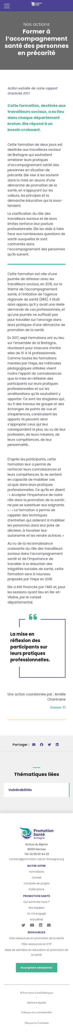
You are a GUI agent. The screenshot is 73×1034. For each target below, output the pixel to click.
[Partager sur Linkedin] (57, 744)
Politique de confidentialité (37, 1012)
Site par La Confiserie (36, 1023)
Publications (36, 889)
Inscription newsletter (37, 968)
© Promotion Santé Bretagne (36, 992)
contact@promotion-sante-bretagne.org (36, 859)
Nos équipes (36, 908)
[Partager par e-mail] (33, 744)
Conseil (36, 877)
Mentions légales (36, 1002)
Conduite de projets (37, 883)
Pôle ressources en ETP (36, 944)
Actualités (36, 919)
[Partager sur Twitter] (49, 744)
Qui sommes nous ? (36, 902)
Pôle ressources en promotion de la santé (36, 938)
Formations (36, 872)
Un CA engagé (36, 913)
